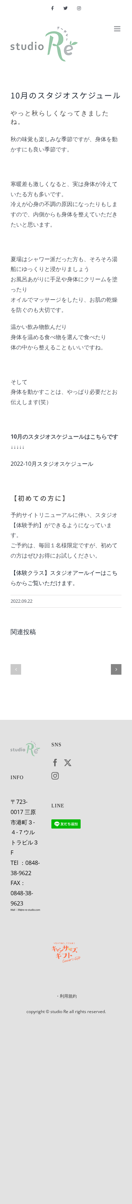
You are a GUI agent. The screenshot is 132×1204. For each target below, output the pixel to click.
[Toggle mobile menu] (117, 28)
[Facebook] (55, 762)
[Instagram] (55, 775)
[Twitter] (67, 762)
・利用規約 (66, 996)
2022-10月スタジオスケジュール (52, 464)
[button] (16, 669)
